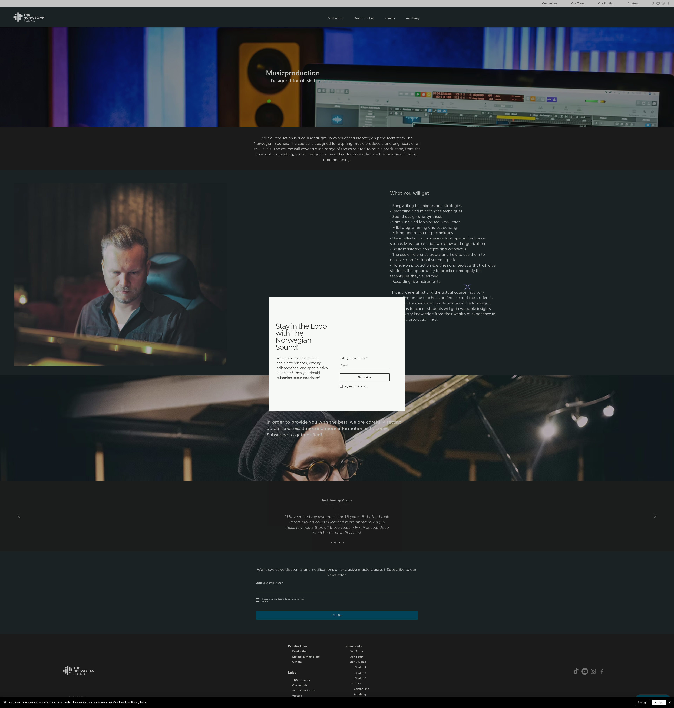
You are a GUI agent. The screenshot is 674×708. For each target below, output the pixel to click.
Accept (659, 702)
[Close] (670, 702)
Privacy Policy (138, 702)
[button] (467, 287)
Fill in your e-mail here (353, 358)
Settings (642, 702)
